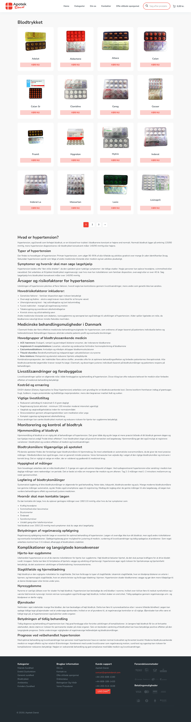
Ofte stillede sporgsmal (127, 6)
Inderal (155, 154)
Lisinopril (155, 200)
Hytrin (115, 154)
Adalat (35, 59)
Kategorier (79, 6)
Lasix (115, 202)
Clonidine (75, 106)
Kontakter (106, 6)
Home (66, 6)
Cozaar (155, 106)
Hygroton (75, 154)
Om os (93, 6)
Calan (155, 59)
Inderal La (35, 202)
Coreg (115, 106)
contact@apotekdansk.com (108, 672)
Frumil (35, 154)
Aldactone (75, 59)
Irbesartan (75, 202)
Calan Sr (35, 106)
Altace (115, 58)
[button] (35, 65)
